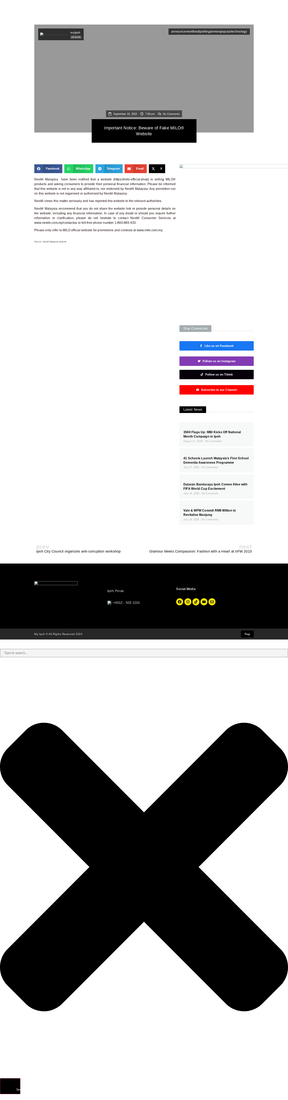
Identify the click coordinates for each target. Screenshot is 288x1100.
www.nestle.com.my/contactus (55, 222)
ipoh (202, 31)
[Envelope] (212, 601)
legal (209, 31)
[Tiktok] (195, 601)
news (216, 31)
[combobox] (144, 653)
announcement (182, 31)
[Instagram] (187, 601)
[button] (48, 168)
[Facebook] (179, 601)
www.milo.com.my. (150, 230)
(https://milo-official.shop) (131, 179)
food (196, 31)
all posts (76, 37)
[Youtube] (203, 601)
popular (225, 31)
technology (239, 31)
